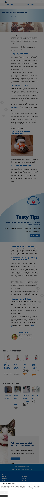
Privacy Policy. (21, 489)
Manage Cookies (3, 492)
